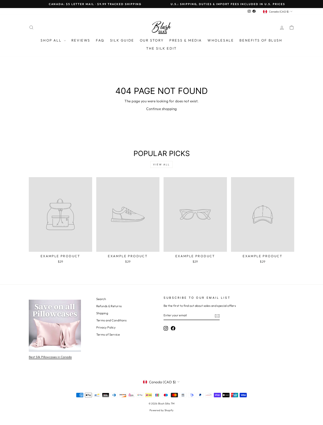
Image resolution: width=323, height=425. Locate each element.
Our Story (152, 40)
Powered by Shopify (162, 410)
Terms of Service (108, 334)
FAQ (100, 40)
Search (101, 299)
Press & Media (185, 40)
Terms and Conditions (111, 320)
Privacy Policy (106, 327)
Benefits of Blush (260, 40)
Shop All (52, 40)
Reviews (80, 40)
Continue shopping (161, 108)
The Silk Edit (161, 48)
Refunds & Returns (109, 306)
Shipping (102, 313)
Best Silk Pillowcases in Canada (50, 357)
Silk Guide (122, 40)
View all (161, 164)
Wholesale (220, 40)
